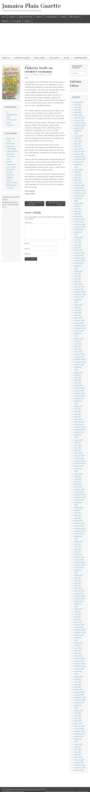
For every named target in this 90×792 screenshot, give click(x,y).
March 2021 (78, 284)
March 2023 (78, 216)
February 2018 (79, 388)
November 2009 (79, 666)
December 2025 (79, 123)
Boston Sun (11, 143)
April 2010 (77, 653)
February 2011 (79, 625)
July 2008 (77, 713)
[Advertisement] (45, 39)
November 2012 (79, 565)
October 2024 (79, 162)
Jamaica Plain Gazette (31, 6)
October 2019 (79, 331)
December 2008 (79, 697)
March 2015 (78, 487)
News (4, 17)
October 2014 (79, 500)
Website (27, 254)
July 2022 (77, 240)
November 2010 (79, 632)
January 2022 (79, 255)
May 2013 (77, 549)
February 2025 (79, 151)
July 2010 (77, 645)
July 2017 (77, 409)
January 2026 (79, 120)
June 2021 (78, 276)
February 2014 (79, 523)
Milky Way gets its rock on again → (56, 203)
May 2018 (77, 380)
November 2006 (79, 768)
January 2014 (79, 526)
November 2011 (79, 599)
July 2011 (77, 612)
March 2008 (78, 723)
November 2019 (79, 328)
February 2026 (79, 118)
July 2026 (77, 105)
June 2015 (78, 479)
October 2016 (79, 432)
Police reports (74, 17)
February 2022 (79, 253)
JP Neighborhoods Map (12, 114)
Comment (28, 222)
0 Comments (48, 74)
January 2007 (79, 762)
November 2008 (79, 700)
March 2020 (78, 318)
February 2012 (79, 591)
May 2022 (77, 245)
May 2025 (77, 144)
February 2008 (79, 726)
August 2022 (78, 237)
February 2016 (79, 456)
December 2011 (79, 596)
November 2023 (79, 193)
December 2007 (79, 731)
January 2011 (79, 627)
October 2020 (79, 297)
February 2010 (79, 658)
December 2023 (79, 190)
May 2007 (77, 752)
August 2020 (78, 305)
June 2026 (78, 107)
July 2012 (77, 578)
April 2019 (77, 349)
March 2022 (78, 250)
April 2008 (77, 721)
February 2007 (79, 760)
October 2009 (79, 669)
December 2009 (79, 664)
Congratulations (51, 17)
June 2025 (78, 141)
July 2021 (77, 274)
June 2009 (78, 682)
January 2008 (79, 728)
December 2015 (79, 461)
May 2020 (77, 313)
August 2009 (78, 677)
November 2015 (79, 463)
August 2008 (78, 710)
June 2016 (78, 445)
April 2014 (77, 518)
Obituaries (5, 21)
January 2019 (79, 357)
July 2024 (77, 172)
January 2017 (79, 424)
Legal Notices (54, 58)
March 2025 (78, 149)
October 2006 (79, 770)
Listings (63, 17)
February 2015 (79, 489)
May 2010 (77, 650)
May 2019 (77, 346)
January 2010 (79, 661)
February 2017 (79, 422)
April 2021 (77, 281)
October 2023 (79, 196)
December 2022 (79, 224)
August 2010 (78, 643)
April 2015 (77, 484)
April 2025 (77, 146)
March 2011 (78, 622)
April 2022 (77, 248)
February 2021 (79, 287)
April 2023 (77, 214)
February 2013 (79, 557)
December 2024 (79, 157)
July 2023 (77, 206)
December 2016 (79, 427)
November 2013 (79, 531)
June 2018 (78, 378)
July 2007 (77, 747)
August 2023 (78, 203)
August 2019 (78, 338)
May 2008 (77, 718)
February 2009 (79, 692)
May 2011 (77, 617)
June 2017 (78, 411)
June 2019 (78, 344)
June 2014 (78, 513)
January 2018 (79, 391)
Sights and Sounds (26, 17)
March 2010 (78, 656)
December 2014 (79, 495)
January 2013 (79, 560)
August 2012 (78, 575)
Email (27, 248)
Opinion (39, 17)
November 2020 (79, 294)
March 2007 (78, 757)
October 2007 (79, 736)
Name (27, 243)
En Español (17, 21)
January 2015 (79, 492)
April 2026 (77, 112)
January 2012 (79, 593)
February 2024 (79, 185)
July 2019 (77, 341)
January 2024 (79, 188)
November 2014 (79, 497)
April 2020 (77, 315)
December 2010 (79, 630)
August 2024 (78, 170)
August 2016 (78, 440)
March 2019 (78, 352)
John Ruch (29, 74)
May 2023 (77, 211)
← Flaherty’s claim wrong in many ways (34, 203)
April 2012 (77, 586)
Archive (27, 21)
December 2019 (79, 326)
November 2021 (79, 261)
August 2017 (78, 406)
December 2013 (79, 528)
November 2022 (79, 227)
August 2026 (78, 102)
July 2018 (77, 375)
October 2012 (79, 567)
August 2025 (78, 136)
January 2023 (79, 222)
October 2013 (79, 533)
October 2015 (79, 466)
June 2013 (78, 546)
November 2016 (79, 429)
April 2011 (77, 619)
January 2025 (79, 154)
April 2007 (77, 754)
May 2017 (77, 414)
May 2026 (77, 110)
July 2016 (77, 442)
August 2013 (78, 541)
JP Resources (11, 120)
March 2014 (78, 521)
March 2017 (78, 419)
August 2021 (78, 271)
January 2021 (79, 289)
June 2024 (78, 175)
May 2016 (77, 448)
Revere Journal (12, 182)
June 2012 (78, 580)
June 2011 (77, 614)
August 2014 (78, 508)
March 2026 (78, 115)
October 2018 (79, 365)
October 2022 (79, 229)
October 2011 (79, 601)
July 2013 (77, 544)
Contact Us (6, 58)
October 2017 (79, 398)
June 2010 (78, 648)
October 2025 (79, 128)
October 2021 (79, 263)
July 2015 (77, 476)
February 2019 (79, 354)
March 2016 (78, 453)
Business (12, 17)
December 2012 (79, 562)
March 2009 (78, 690)
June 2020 (78, 310)
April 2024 (77, 180)
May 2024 (77, 177)
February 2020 (79, 320)
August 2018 (78, 372)
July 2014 (77, 510)
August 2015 (78, 474)
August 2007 (78, 744)
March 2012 (78, 588)
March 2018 (78, 385)
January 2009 (79, 695)
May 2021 (77, 279)
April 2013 (77, 552)
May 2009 (77, 684)
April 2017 (77, 417)
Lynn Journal (11, 167)
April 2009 (77, 687)
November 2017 (79, 396)
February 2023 (79, 219)
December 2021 (79, 258)
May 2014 (77, 515)
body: (27, 78)
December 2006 (79, 765)
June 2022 (78, 242)
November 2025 (79, 125)
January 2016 (79, 458)
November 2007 (79, 734)
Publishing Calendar (22, 58)
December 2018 (79, 359)
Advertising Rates (80, 58)
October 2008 (79, 703)
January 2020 (79, 323)
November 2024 (79, 159)
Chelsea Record (12, 151)
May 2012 (77, 583)
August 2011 (78, 609)
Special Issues (39, 58)
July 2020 (77, 307)
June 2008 (78, 716)
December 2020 (79, 292)
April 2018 (77, 383)
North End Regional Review (10, 177)
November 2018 (79, 362)
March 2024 (78, 183)
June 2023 (78, 209)
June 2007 (78, 749)
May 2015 (77, 482)
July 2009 (77, 679)
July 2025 (77, 138)
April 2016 (77, 450)
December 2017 (79, 393)
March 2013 (78, 554)
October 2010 (79, 635)
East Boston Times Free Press (11, 156)
